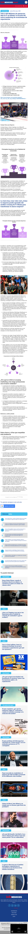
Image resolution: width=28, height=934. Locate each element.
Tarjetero (14, 912)
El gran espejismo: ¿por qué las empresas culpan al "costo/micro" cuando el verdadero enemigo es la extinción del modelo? (16, 540)
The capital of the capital (8, 705)
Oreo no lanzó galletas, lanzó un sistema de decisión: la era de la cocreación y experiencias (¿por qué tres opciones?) (15, 530)
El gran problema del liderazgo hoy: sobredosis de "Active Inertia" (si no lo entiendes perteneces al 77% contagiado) (15, 545)
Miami (4, 608)
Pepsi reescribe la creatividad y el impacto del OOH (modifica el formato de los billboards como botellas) (14, 551)
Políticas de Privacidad (5, 924)
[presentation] (2, 42)
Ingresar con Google (9, 506)
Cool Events (5, 11)
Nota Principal (6, 576)
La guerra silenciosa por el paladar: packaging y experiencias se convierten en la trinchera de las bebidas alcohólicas (15, 566)
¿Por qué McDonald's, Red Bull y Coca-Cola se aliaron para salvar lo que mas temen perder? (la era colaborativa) (15, 561)
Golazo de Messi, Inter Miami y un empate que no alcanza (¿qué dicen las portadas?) (15, 556)
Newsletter (14, 914)
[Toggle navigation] (26, 6)
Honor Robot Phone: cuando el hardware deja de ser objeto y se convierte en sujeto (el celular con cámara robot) (16, 519)
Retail (4, 641)
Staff (14, 916)
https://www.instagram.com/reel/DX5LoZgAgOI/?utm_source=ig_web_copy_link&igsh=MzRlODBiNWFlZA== (13, 98)
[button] (12, 35)
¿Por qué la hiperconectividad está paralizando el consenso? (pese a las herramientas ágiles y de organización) (14, 535)
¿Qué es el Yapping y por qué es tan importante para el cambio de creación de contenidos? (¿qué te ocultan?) (15, 524)
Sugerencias (14, 910)
